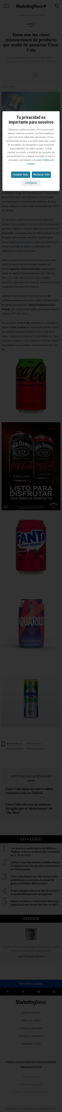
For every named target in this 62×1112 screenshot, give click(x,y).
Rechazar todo (41, 174)
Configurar (31, 182)
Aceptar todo (20, 174)
